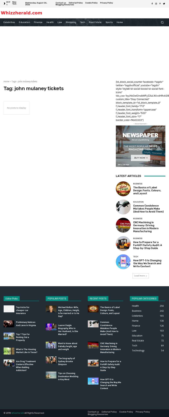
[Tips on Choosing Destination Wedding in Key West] (51, 375)
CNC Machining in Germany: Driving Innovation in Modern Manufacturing (146, 227)
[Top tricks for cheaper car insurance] (9, 308)
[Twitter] (164, 4)
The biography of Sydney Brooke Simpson (66, 361)
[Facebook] (152, 4)
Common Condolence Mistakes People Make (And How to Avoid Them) (148, 208)
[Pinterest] (160, 4)
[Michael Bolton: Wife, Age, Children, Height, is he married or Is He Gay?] (51, 308)
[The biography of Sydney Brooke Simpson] (51, 359)
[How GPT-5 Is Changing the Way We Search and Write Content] (123, 261)
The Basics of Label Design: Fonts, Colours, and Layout (147, 190)
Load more (139, 275)
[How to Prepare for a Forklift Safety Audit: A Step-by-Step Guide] (123, 243)
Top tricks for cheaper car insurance (22, 310)
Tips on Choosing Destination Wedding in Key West (68, 376)
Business (137, 184)
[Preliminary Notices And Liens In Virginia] (9, 323)
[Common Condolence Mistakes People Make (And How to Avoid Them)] (123, 207)
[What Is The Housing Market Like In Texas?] (9, 351)
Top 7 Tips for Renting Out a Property (23, 337)
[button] (162, 22)
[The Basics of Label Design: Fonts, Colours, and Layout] (123, 188)
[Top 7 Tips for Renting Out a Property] (9, 336)
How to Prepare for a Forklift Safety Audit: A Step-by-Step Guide (147, 245)
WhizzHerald (17, 413)
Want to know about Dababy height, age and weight (67, 346)
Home (6, 81)
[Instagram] (156, 4)
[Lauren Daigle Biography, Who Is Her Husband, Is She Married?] (51, 327)
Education (138, 202)
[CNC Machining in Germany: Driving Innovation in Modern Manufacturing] (123, 225)
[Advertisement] (84, 51)
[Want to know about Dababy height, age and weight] (51, 345)
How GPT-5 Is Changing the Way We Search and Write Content (147, 263)
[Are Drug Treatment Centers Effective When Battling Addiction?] (9, 362)
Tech (135, 257)
